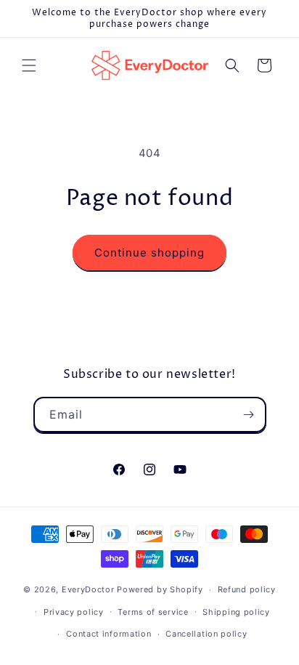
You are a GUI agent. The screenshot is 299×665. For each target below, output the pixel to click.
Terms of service (153, 612)
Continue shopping (149, 252)
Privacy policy (74, 612)
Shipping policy (236, 612)
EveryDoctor (88, 589)
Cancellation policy (206, 634)
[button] (29, 65)
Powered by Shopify (160, 589)
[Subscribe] (249, 414)
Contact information (108, 634)
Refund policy (247, 589)
